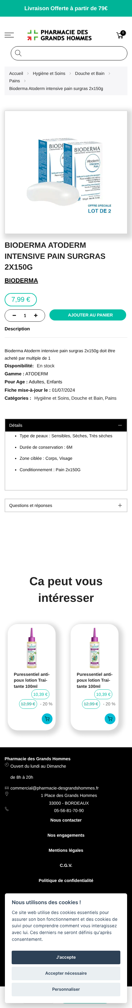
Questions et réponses (30, 505)
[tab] (66, 505)
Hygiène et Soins (51, 398)
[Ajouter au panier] (47, 718)
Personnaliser (66, 989)
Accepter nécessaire (66, 973)
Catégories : (18, 398)
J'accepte (66, 957)
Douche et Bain (87, 398)
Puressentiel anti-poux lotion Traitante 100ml (32, 680)
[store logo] (66, 35)
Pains (111, 398)
